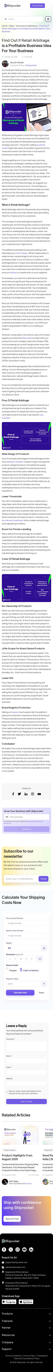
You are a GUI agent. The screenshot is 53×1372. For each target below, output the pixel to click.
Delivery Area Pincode (15, 930)
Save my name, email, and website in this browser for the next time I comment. (25, 1092)
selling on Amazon (15, 461)
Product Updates (9, 1150)
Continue (26, 829)
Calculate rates (20, 992)
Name (9, 1056)
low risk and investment (13, 520)
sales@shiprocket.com (15, 1267)
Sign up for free (12, 1218)
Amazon (13, 272)
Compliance (43, 1355)
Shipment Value (12, 979)
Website (9, 1078)
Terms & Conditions (13, 1355)
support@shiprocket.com (16, 1262)
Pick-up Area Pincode (15, 918)
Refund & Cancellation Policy (27, 1358)
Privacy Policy (32, 821)
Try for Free (37, 5)
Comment (10, 1039)
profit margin (21, 253)
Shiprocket (31, 65)
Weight (9, 943)
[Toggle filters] (48, 19)
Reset (41, 992)
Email (8, 1067)
